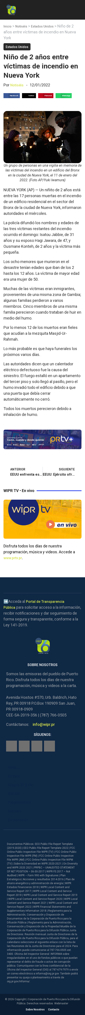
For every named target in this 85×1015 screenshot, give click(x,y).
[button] (78, 9)
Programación (19, 802)
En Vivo (14, 776)
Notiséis (21, 26)
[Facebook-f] (11, 746)
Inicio (7, 26)
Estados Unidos (42, 26)
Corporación (18, 820)
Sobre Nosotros (35, 1009)
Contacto (53, 1009)
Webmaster (61, 1003)
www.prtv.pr (12, 558)
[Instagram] (24, 746)
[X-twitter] (36, 746)
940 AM (14, 794)
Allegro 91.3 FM (20, 785)
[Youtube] (49, 746)
